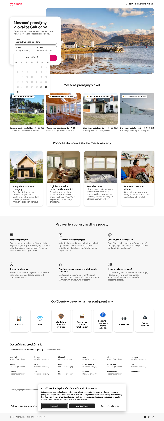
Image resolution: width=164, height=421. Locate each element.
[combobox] (35, 41)
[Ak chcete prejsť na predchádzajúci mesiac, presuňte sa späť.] (18, 57)
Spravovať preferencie (110, 406)
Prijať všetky (54, 406)
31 (18, 92)
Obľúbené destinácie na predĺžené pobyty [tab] (26, 350)
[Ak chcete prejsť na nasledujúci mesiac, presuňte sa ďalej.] (46, 57)
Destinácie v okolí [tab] (54, 350)
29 (41, 87)
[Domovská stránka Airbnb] (16, 4)
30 (46, 87)
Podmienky (41, 417)
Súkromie (30, 417)
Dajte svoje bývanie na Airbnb (139, 4)
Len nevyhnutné (82, 406)
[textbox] (24, 50)
